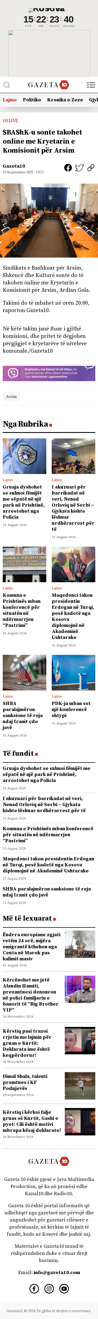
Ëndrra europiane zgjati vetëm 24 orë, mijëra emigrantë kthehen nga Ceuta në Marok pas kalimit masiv (31, 947)
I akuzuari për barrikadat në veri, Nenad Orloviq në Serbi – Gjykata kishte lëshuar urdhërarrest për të (73, 508)
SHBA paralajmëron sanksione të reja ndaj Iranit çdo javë (23, 715)
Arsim (11, 396)
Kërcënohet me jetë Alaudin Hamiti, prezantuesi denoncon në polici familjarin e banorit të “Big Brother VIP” (31, 995)
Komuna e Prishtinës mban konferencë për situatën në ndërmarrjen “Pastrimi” (22, 610)
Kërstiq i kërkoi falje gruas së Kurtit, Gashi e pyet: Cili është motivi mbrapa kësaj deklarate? (32, 1121)
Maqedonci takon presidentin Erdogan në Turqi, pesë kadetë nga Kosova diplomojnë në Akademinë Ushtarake (73, 616)
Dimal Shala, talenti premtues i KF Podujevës (25, 1082)
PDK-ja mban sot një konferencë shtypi (71, 709)
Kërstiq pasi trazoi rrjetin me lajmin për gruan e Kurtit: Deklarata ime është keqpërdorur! (27, 1043)
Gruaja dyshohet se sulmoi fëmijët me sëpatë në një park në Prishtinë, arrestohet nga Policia (24, 502)
